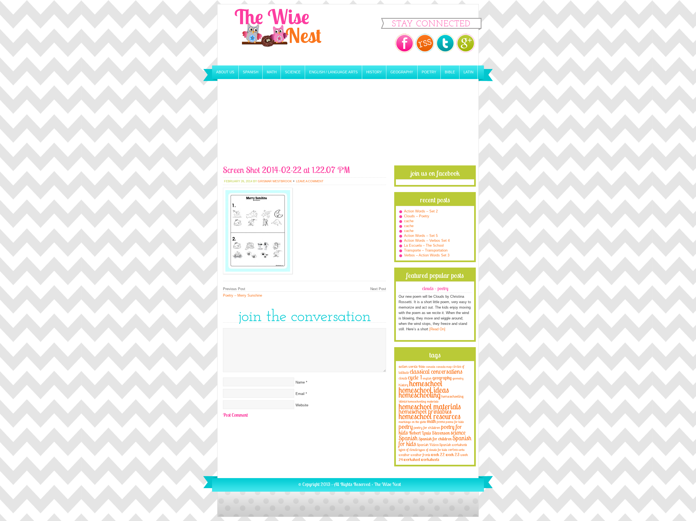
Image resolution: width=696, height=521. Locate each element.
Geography (401, 72)
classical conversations (436, 371)
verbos (453, 449)
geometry (457, 378)
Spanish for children (435, 438)
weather (404, 455)
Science (293, 72)
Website (302, 405)
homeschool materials (430, 406)
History (374, 72)
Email (300, 394)
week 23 (452, 454)
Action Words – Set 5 (421, 236)
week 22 (438, 454)
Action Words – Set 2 (421, 211)
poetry (406, 427)
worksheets (430, 459)
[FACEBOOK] (404, 43)
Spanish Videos (428, 444)
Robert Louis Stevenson (429, 433)
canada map (444, 367)
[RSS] (425, 43)
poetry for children (427, 427)
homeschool (425, 383)
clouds (403, 378)
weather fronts (420, 455)
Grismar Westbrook (275, 181)
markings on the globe (412, 422)
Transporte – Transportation (426, 250)
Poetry (429, 72)
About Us (225, 72)
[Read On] (436, 329)
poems (441, 421)
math (431, 421)
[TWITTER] (445, 43)
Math (271, 72)
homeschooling (419, 395)
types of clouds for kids (432, 450)
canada (430, 367)
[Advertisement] (348, 125)
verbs (461, 450)
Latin (468, 72)
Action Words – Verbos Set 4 (427, 240)
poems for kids (455, 422)
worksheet (411, 459)
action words (408, 366)
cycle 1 (415, 377)
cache (409, 221)
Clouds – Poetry (416, 216)
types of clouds (408, 449)
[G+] (465, 43)
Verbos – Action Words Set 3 (426, 255)
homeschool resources (430, 416)
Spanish (250, 72)
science (458, 432)
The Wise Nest (285, 34)
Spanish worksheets (453, 444)
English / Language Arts (333, 72)
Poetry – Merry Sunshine (242, 295)
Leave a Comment (310, 181)
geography (442, 378)
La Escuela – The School (424, 245)
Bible (450, 72)
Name (300, 382)
